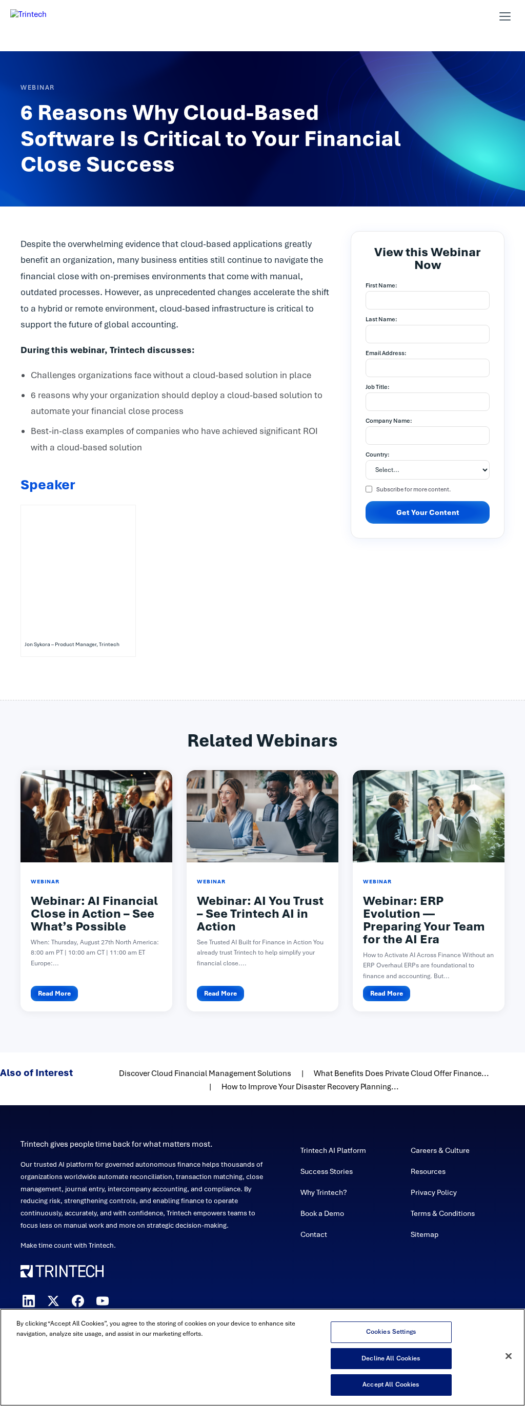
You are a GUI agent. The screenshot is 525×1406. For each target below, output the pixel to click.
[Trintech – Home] (145, 1271)
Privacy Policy (434, 1192)
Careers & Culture (440, 1150)
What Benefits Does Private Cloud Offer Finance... (401, 1073)
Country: (378, 454)
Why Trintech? (323, 1192)
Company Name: (389, 420)
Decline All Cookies (390, 1358)
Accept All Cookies (390, 1384)
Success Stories (326, 1171)
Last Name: (381, 319)
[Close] (508, 1356)
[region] (262, 1357)
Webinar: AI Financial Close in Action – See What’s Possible (94, 913)
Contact (313, 1234)
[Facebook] (78, 1301)
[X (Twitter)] (53, 1301)
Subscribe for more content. (413, 489)
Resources (428, 1171)
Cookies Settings (391, 1332)
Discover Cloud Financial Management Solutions (205, 1073)
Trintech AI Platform (333, 1150)
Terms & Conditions (443, 1213)
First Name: (381, 285)
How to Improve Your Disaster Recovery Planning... (310, 1087)
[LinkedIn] (29, 1301)
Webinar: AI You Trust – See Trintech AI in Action (260, 913)
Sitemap (424, 1234)
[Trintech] (42, 16)
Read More (54, 993)
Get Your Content (427, 512)
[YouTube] (102, 1301)
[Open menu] (505, 16)
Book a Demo (322, 1213)
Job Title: (378, 386)
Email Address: (386, 353)
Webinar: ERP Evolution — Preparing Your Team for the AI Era (424, 920)
